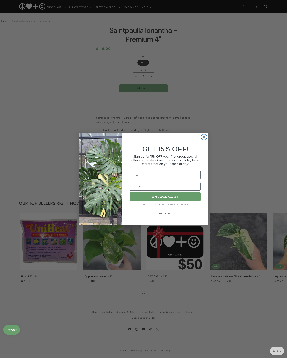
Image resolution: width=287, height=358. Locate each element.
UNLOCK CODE (165, 197)
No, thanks (165, 213)
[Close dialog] (204, 137)
